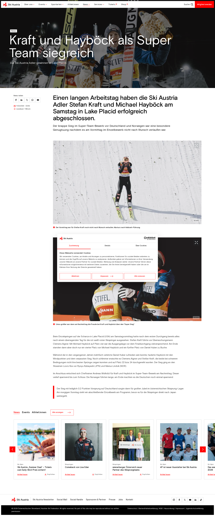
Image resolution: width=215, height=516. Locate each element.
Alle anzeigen (57, 412)
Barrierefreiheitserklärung (148, 508)
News (13, 31)
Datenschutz (132, 508)
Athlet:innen (39, 412)
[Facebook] (179, 499)
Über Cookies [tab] (141, 246)
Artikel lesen (22, 474)
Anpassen (104, 276)
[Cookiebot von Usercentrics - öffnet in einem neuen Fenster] (145, 238)
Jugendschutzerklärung (194, 508)
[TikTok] (201, 499)
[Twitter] (184, 499)
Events (26, 412)
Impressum (180, 508)
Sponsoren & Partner (96, 499)
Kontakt (129, 499)
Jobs (120, 499)
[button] (29, 4)
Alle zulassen (139, 276)
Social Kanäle (76, 499)
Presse (112, 499)
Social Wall (62, 499)
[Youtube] (190, 499)
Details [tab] (107, 246)
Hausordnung (169, 508)
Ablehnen (75, 276)
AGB (160, 508)
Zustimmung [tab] (74, 246)
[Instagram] (173, 499)
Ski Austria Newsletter (43, 499)
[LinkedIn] (195, 499)
